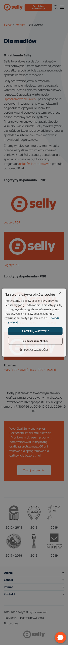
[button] (34, 350)
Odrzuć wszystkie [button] (35, 341)
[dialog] (34, 322)
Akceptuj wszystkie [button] (35, 331)
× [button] (60, 292)
